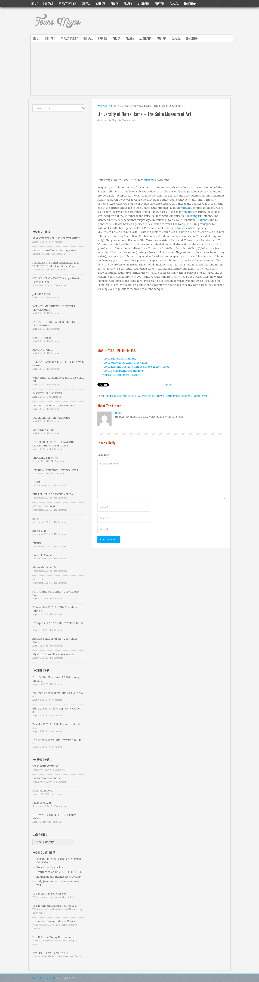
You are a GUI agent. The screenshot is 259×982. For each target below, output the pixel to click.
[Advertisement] (132, 70)
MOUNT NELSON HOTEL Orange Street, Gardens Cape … (56, 280)
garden (185, 207)
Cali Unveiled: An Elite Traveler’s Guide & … (56, 742)
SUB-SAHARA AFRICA (45, 506)
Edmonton (190, 4)
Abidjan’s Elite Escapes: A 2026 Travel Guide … (55, 640)
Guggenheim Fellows (151, 395)
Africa (114, 4)
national (203, 220)
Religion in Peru (42, 790)
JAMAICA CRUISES (43, 294)
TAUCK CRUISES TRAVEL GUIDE (51, 417)
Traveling (191, 215)
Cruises (100, 4)
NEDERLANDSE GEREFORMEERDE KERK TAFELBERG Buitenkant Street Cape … (55, 264)
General (86, 4)
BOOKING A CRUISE (44, 429)
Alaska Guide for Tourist (47, 567)
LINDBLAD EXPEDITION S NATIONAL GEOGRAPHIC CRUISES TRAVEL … (54, 444)
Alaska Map (39, 530)
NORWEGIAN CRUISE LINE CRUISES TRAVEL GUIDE (53, 308)
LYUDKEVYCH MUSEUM (46, 778)
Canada (174, 4)
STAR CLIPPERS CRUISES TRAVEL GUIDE (56, 238)
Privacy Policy (67, 4)
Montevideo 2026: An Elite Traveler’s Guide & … (54, 609)
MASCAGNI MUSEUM (45, 766)
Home (34, 4)
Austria (159, 4)
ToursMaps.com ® (44, 978)
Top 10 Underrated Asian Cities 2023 (124, 362)
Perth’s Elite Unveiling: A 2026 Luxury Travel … (55, 593)
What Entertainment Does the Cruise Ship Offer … (58, 379)
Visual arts (200, 395)
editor (103, 120)
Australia (143, 4)
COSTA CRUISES (41, 337)
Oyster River (58, 867)
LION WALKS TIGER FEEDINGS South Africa (54, 817)
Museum (149, 180)
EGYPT (36, 482)
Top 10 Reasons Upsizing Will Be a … (55, 921)
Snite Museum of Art (178, 395)
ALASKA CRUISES (42, 349)
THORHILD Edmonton (45, 457)
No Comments (129, 120)
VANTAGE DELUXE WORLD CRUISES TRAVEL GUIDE (53, 324)
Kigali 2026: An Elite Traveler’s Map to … (57, 654)
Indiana (182, 228)
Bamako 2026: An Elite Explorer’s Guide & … (56, 726)
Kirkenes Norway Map (67, 876)
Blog (113, 105)
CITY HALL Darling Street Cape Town (55, 250)
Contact (48, 4)
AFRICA (36, 518)
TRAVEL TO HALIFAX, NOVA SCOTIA (53, 405)
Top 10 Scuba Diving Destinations (122, 370)
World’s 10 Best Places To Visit (120, 374)
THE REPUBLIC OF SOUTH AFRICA (52, 494)
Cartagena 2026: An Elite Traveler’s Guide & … (58, 625)
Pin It (167, 384)
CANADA (37, 579)
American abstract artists (120, 395)
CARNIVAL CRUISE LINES (47, 393)
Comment (103, 454)
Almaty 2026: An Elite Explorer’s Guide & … (56, 710)
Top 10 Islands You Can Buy (119, 358)
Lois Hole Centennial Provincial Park (55, 470)
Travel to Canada (42, 555)
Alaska (128, 4)
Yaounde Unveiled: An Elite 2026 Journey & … (57, 694)
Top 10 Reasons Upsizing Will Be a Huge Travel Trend (135, 366)
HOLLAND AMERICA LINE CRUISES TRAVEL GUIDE (58, 364)
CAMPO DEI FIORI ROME (69, 872)
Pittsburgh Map (42, 802)
